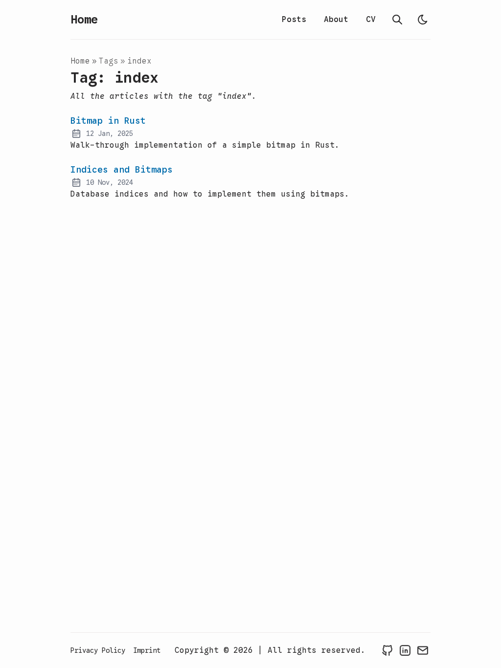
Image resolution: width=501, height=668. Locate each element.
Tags (108, 61)
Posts (294, 19)
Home (84, 19)
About (336, 19)
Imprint (146, 650)
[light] (423, 19)
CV (371, 19)
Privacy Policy (97, 650)
